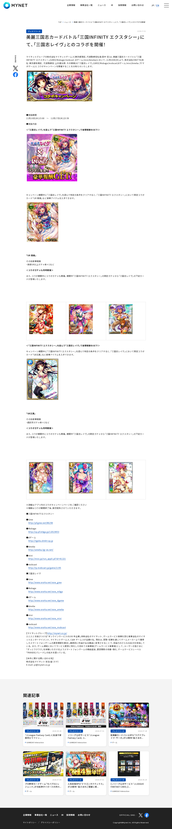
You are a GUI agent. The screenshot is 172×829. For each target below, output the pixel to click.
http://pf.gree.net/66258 (40, 522)
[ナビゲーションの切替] (166, 5)
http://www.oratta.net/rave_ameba (46, 609)
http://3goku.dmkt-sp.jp (40, 540)
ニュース (67, 22)
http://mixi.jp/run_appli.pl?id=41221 (47, 558)
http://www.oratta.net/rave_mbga (45, 591)
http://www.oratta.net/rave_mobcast (47, 627)
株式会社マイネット (15, 5)
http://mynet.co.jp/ (57, 633)
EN (157, 5)
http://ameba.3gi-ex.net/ (40, 549)
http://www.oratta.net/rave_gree (45, 582)
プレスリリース (34, 31)
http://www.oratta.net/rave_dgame (46, 600)
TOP (60, 22)
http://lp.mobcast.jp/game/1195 (44, 567)
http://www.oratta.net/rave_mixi (45, 618)
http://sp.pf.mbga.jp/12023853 (43, 531)
